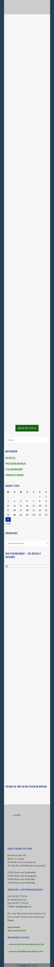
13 (27, 505)
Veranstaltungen (14, 475)
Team (10, 920)
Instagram (30, 875)
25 (14, 514)
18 (14, 510)
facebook (30, 882)
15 (40, 505)
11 (14, 505)
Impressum (13, 927)
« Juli (8, 523)
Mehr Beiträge (27, 428)
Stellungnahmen (14, 469)
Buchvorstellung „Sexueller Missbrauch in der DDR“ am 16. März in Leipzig (25, 232)
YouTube (30, 879)
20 (27, 510)
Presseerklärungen (15, 463)
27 (27, 514)
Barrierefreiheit (16, 930)
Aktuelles (10, 458)
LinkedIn (30, 872)
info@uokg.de (23, 906)
